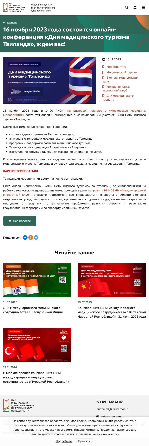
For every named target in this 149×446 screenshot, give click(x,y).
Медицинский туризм (121, 72)
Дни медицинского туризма (118, 97)
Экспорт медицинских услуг (120, 79)
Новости (12, 22)
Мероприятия (116, 66)
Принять (84, 441)
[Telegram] (36, 237)
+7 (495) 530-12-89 (109, 401)
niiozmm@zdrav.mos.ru (112, 409)
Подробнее (64, 441)
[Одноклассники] (30, 237)
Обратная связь (112, 416)
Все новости (22, 221)
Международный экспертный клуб (116, 88)
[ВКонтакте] (25, 237)
